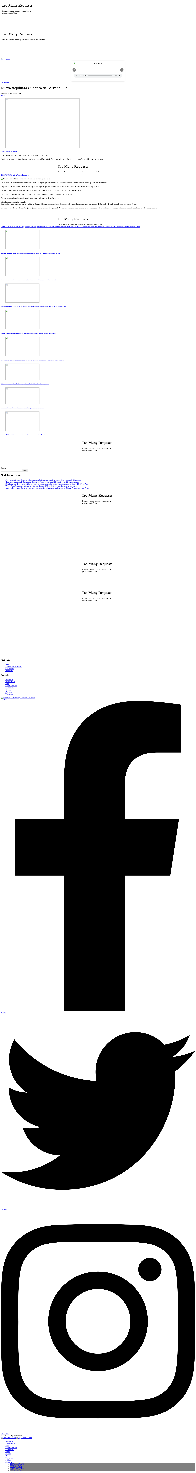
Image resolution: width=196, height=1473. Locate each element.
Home (7, 665)
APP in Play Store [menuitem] (16, 1470)
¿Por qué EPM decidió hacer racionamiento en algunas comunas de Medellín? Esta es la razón (26, 434)
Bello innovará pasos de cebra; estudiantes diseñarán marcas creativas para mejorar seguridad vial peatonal (30, 253)
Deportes (8, 692)
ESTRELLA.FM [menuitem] (16, 1466)
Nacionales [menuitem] (9, 1442)
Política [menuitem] (8, 1460)
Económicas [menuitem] (9, 1450)
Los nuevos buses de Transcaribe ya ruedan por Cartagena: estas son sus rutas (22, 408)
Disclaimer (9, 671)
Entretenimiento (11, 686)
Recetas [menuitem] (8, 1454)
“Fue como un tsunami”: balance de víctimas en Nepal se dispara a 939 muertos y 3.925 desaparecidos (29, 280)
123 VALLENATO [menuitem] (17, 1464)
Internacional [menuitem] (10, 1444)
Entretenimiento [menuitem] (11, 1448)
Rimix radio (5, 1434)
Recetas (8, 690)
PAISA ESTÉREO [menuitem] (17, 1468)
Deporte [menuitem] (8, 1456)
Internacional (10, 682)
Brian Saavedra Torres (9, 151)
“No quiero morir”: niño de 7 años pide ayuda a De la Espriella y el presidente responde (25, 384)
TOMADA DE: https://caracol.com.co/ (15, 175)
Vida (7, 684)
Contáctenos (9, 669)
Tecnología (9, 694)
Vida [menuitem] (7, 1446)
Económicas (9, 688)
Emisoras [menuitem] (8, 1462)
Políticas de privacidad (13, 667)
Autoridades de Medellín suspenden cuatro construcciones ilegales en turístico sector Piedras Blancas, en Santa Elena (32, 360)
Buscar (3, 468)
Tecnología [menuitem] (9, 1458)
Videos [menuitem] (7, 1452)
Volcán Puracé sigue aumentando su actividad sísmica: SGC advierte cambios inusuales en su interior (28, 333)
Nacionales (5, 82)
